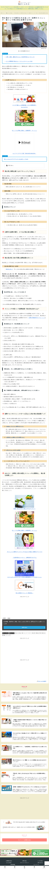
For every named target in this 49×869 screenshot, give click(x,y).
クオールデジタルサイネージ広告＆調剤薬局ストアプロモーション (24, 577)
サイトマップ (36, 864)
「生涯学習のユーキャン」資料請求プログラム (24, 557)
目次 (9, 165)
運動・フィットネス (7, 635)
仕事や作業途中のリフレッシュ (37, 317)
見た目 (44, 633)
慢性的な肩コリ (9, 269)
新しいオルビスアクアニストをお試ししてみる (16, 159)
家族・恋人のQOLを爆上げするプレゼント (24, 508)
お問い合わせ (24, 627)
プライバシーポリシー (24, 862)
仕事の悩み (24, 860)
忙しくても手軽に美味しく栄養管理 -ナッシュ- (24, 130)
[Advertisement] (24, 607)
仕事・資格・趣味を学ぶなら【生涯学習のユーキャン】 (20, 57)
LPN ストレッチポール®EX (13, 450)
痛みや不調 (12, 633)
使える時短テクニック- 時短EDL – (24, 593)
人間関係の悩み (9, 860)
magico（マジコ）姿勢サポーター (15, 426)
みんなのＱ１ (24, 107)
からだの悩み (6, 633)
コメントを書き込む (24, 840)
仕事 (34, 633)
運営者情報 (13, 864)
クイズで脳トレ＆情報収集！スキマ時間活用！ (24, 105)
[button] (45, 442)
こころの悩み (40, 860)
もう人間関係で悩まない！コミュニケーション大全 (19, 61)
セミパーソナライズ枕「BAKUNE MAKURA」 (24, 153)
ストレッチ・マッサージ (27, 633)
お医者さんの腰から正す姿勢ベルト (15, 437)
